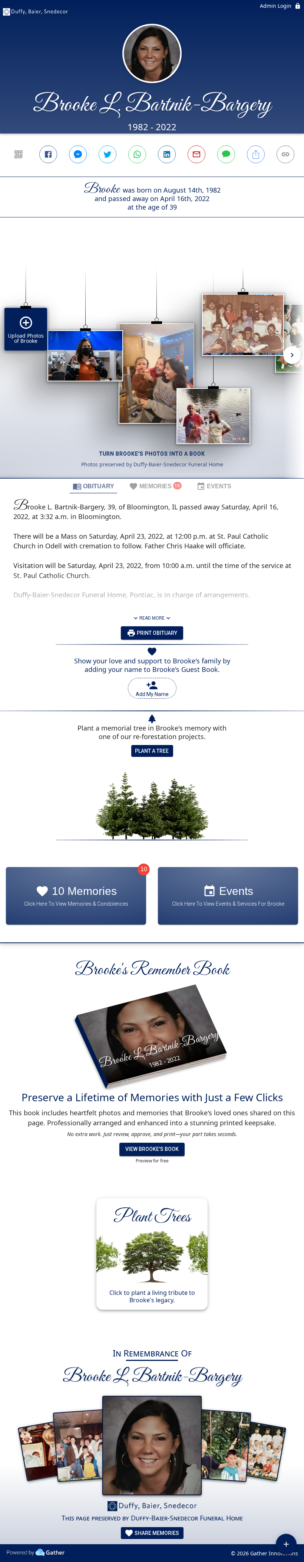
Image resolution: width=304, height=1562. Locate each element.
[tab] (93, 486)
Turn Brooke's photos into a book (152, 454)
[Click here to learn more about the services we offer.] (152, 1507)
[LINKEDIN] (167, 154)
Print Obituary (156, 633)
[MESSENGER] (78, 154)
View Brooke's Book (152, 1149)
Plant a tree (152, 751)
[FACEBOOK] (48, 154)
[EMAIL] (196, 154)
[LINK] (285, 154)
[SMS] (226, 154)
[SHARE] (256, 154)
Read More (152, 618)
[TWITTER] (107, 154)
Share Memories (156, 1533)
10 (144, 869)
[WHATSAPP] (137, 154)
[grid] (152, 360)
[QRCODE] (18, 154)
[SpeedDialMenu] (286, 1544)
